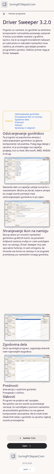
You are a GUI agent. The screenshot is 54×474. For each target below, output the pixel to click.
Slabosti (18, 125)
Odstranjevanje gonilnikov (27, 114)
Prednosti (19, 122)
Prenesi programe (17, 13)
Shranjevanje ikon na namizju (28, 116)
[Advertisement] (27, 83)
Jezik (26, 469)
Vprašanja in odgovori (25, 128)
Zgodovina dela (22, 119)
